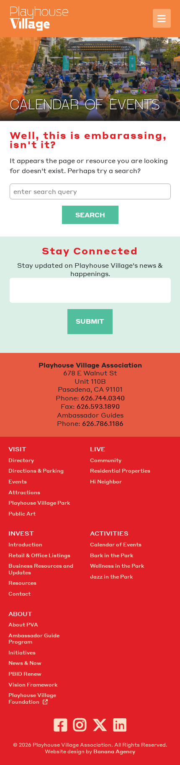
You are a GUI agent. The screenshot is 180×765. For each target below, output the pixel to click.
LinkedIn (119, 724)
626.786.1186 (102, 423)
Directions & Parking (36, 471)
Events (17, 481)
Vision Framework (32, 685)
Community (105, 460)
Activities (109, 533)
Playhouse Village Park (39, 503)
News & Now (24, 663)
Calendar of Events (115, 544)
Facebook (60, 724)
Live (97, 449)
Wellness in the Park (117, 566)
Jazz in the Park (111, 577)
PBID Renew (24, 674)
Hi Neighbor (106, 481)
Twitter (100, 724)
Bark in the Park (111, 555)
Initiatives (22, 652)
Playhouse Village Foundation (32, 698)
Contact (19, 594)
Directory (21, 460)
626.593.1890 (98, 406)
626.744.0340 (103, 398)
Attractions (24, 492)
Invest (21, 533)
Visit (17, 449)
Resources (22, 583)
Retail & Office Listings (39, 555)
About (20, 613)
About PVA (23, 625)
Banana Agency (114, 751)
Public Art (22, 514)
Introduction (25, 544)
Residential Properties (120, 471)
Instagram (79, 724)
